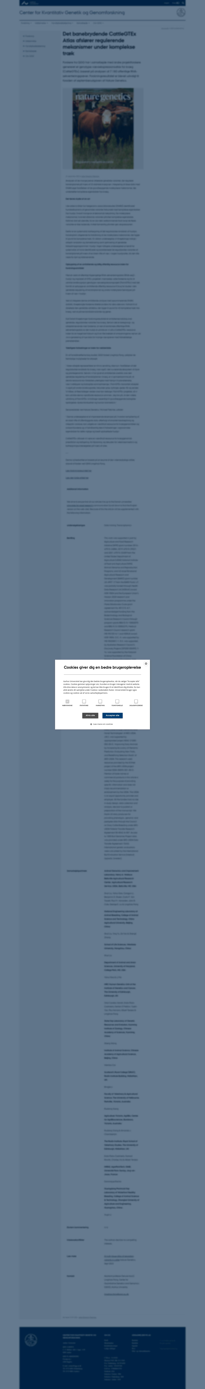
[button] (102, 724)
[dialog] (102, 694)
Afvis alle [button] (90, 715)
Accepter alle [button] (112, 715)
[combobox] (146, 663)
